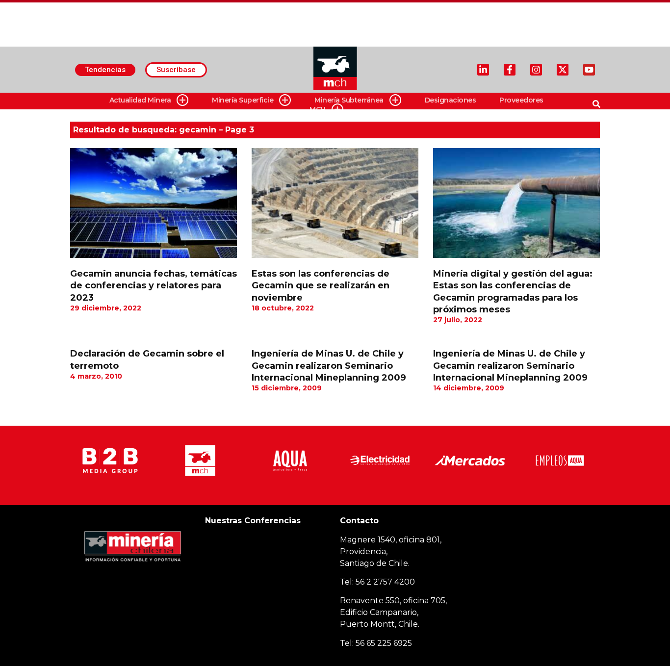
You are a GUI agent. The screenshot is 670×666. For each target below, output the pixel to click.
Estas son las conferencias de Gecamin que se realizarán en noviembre (320, 285)
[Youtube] (589, 70)
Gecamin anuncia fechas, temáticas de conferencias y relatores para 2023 (153, 285)
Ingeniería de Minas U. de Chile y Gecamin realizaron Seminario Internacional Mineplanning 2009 (329, 365)
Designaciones (450, 100)
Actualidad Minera (140, 100)
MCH (317, 109)
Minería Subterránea (349, 100)
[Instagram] (536, 70)
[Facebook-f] (509, 70)
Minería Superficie (242, 100)
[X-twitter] (562, 70)
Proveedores (521, 100)
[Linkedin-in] (483, 70)
